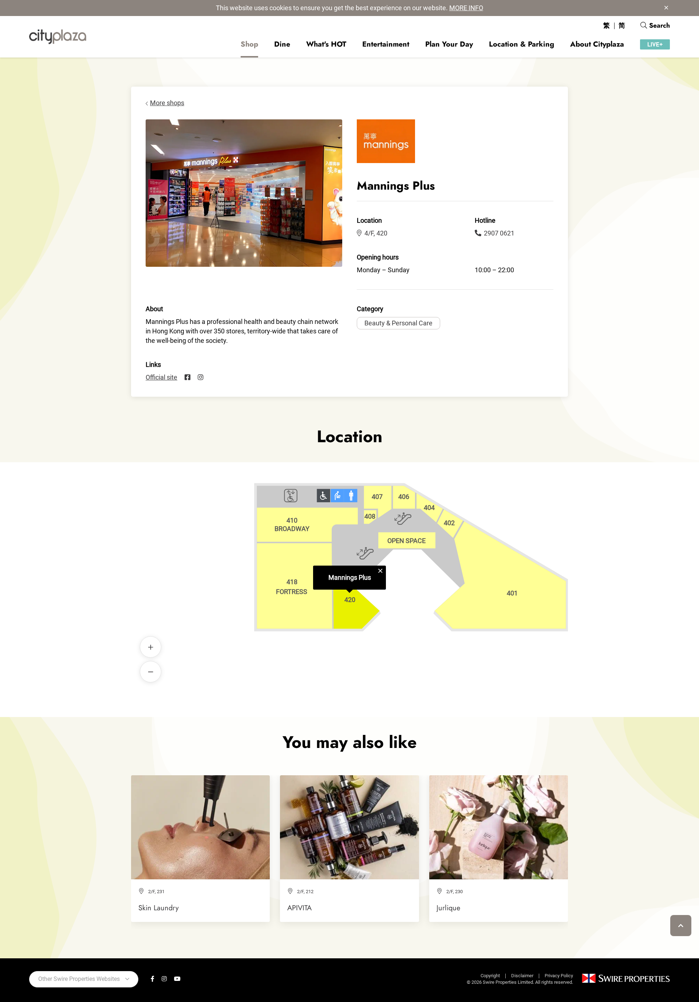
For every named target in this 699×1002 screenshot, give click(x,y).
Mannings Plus (349, 577)
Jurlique (448, 908)
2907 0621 (499, 233)
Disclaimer (522, 975)
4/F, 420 (375, 233)
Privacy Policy (559, 975)
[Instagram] (201, 377)
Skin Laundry (158, 908)
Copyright (490, 975)
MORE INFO (466, 8)
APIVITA (299, 908)
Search (659, 25)
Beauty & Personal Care (398, 323)
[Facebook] (187, 377)
